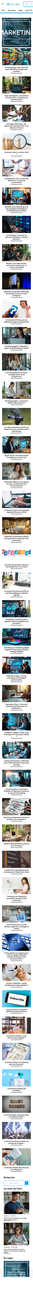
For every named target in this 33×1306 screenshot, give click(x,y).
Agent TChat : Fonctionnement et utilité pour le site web (16, 456)
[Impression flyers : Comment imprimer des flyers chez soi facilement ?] (16, 693)
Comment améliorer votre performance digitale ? (16, 1037)
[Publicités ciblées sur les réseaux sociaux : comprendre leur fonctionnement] (16, 471)
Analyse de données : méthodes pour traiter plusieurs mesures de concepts (16, 763)
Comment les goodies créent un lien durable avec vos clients (16, 566)
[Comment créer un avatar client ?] (16, 141)
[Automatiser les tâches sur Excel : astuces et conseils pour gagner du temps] (16, 1234)
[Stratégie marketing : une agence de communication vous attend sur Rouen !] (16, 113)
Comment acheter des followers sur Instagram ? (16, 1168)
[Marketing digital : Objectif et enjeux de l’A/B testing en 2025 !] (16, 335)
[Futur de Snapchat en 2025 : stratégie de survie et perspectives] (16, 362)
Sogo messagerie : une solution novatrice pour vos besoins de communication (17, 98)
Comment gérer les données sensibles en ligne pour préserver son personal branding (16, 791)
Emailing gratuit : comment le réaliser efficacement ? (16, 402)
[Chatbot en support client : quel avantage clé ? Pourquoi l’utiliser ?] (16, 722)
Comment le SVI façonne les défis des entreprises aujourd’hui (16, 321)
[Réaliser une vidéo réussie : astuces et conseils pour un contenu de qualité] (16, 253)
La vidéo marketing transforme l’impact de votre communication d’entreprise (16, 429)
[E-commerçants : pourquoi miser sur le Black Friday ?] (16, 1104)
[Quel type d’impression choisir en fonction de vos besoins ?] (16, 806)
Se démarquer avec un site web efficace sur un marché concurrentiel (16, 180)
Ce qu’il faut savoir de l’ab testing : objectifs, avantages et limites (16, 927)
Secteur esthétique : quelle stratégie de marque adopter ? (16, 984)
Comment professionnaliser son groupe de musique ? (16, 1142)
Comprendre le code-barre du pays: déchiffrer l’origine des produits (16, 69)
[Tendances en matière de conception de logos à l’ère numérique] (16, 886)
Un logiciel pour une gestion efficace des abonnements (16, 1010)
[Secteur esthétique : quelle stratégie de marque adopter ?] (16, 972)
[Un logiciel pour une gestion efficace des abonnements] (16, 999)
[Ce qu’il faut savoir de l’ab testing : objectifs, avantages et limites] (16, 914)
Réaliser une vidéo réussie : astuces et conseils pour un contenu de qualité (16, 265)
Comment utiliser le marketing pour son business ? (16, 1063)
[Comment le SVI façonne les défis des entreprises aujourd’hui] (16, 309)
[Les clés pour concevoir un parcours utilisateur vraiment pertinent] (16, 224)
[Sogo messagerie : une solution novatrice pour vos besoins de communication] (16, 85)
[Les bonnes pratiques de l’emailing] (16, 1078)
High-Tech (6, 1216)
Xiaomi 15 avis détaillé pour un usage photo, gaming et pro (15, 1219)
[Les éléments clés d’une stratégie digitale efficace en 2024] (16, 499)
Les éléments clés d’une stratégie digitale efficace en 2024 (16, 511)
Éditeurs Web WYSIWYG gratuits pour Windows (16, 845)
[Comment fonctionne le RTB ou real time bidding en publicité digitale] (16, 580)
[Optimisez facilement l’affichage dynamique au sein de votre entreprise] (16, 281)
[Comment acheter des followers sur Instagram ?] (16, 1157)
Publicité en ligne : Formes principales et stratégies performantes (16, 678)
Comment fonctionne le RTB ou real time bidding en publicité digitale (16, 593)
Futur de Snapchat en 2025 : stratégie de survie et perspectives (17, 374)
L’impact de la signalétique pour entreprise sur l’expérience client (16, 871)
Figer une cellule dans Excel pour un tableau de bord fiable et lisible (16, 1274)
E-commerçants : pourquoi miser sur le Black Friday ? (16, 1116)
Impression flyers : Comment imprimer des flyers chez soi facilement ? (16, 706)
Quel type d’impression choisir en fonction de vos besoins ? (16, 818)
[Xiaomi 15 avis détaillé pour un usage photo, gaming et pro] (16, 1203)
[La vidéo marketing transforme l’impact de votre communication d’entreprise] (16, 416)
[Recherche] (27, 4)
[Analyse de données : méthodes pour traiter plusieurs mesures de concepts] (16, 750)
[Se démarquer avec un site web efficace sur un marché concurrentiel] (16, 168)
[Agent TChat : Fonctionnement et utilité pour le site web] (16, 445)
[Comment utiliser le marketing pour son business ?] (16, 1051)
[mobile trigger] (3, 4)
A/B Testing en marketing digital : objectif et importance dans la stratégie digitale (16, 650)
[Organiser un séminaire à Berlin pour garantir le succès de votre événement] (16, 526)
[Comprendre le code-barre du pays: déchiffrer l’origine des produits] (16, 56)
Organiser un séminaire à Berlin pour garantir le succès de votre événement (16, 538)
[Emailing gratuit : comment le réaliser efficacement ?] (16, 390)
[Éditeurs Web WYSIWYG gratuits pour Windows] (16, 833)
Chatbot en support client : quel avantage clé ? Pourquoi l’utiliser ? (16, 734)
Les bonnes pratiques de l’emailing (16, 1089)
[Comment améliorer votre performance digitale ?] (16, 1025)
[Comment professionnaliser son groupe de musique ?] (16, 1130)
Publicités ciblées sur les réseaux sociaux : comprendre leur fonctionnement (16, 484)
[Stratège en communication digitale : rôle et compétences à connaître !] (16, 609)
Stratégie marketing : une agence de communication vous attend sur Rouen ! (16, 126)
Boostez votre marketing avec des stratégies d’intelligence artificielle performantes (16, 209)
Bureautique (7, 1247)
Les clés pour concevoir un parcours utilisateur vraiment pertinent (16, 237)
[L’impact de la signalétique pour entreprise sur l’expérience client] (16, 859)
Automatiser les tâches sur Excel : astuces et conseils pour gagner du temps (14, 1250)
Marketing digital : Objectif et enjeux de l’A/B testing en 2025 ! (16, 347)
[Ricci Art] (13, 4)
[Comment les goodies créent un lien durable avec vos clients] (16, 554)
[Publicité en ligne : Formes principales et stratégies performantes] (16, 665)
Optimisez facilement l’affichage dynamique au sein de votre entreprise (16, 294)
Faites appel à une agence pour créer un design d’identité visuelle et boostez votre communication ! (16, 956)
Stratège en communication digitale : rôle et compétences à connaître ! (16, 621)
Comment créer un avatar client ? (16, 153)
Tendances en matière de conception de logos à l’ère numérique (16, 898)
